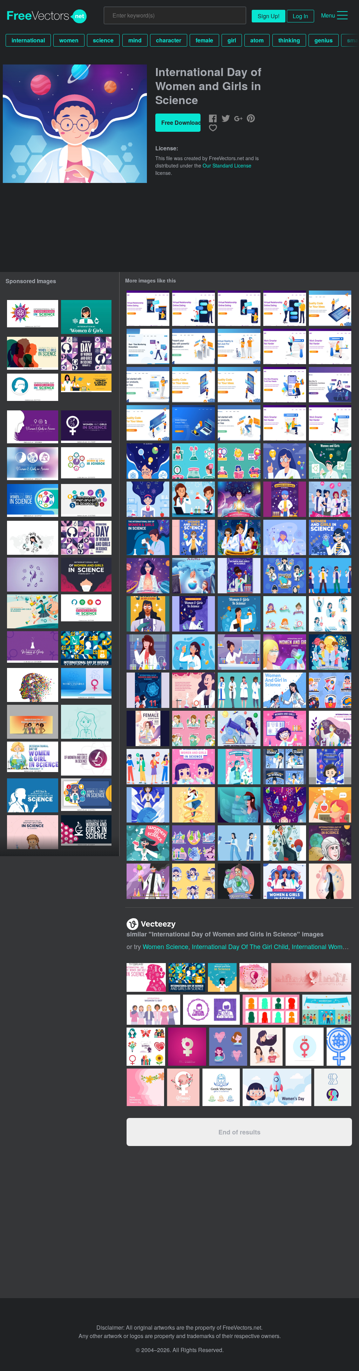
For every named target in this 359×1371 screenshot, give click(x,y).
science (103, 40)
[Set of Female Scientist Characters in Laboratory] (239, 690)
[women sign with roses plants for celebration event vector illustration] (183, 1087)
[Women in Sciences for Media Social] (284, 766)
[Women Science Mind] (284, 805)
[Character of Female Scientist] (330, 881)
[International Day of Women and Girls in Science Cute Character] (330, 575)
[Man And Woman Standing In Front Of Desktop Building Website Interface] (148, 423)
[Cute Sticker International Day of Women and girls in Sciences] (330, 690)
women (69, 40)
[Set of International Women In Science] (330, 614)
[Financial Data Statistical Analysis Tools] (193, 423)
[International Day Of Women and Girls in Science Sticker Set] (284, 614)
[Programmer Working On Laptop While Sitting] (239, 423)
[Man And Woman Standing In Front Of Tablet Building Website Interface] (330, 308)
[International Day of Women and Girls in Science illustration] (32, 759)
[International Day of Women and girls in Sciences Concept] (330, 652)
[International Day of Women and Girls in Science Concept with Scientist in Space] (239, 499)
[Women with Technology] (239, 805)
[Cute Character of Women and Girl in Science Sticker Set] (284, 575)
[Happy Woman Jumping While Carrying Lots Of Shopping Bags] (284, 384)
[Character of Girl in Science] (148, 843)
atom (257, 40)
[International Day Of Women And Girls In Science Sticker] (193, 728)
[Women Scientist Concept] (193, 805)
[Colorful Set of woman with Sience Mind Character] (148, 766)
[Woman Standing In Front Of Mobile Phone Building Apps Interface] (193, 384)
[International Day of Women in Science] (239, 652)
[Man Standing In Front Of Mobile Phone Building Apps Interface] (239, 384)
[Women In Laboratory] (148, 652)
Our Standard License (227, 165)
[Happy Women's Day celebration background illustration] (253, 977)
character (168, 40)
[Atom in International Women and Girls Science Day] (330, 537)
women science (165, 946)
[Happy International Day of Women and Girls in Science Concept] (148, 690)
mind (135, 40)
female (204, 40)
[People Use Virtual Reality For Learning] (239, 346)
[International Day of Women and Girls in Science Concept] (148, 575)
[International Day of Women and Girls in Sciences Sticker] (193, 881)
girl (232, 40)
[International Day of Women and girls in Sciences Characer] (330, 499)
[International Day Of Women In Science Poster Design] (148, 614)
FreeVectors (47, 16)
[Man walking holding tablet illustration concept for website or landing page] (330, 423)
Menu (328, 15)
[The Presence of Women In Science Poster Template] (330, 805)
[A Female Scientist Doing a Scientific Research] (284, 843)
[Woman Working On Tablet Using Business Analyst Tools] (193, 346)
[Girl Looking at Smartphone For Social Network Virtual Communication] (330, 384)
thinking (289, 40)
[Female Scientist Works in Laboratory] (148, 881)
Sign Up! (268, 16)
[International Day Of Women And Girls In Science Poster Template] (148, 728)
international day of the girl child (240, 946)
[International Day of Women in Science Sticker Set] (193, 461)
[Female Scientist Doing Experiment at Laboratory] (330, 461)
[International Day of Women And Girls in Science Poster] (239, 575)
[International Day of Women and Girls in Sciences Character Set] (239, 843)
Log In (300, 16)
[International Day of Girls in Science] (193, 652)
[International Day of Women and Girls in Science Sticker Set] (193, 843)
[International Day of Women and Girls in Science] (148, 461)
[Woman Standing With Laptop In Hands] (148, 384)
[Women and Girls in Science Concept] (193, 537)
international (28, 40)
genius (323, 40)
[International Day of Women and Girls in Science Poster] (284, 461)
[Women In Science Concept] (239, 881)
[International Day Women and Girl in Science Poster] (284, 652)
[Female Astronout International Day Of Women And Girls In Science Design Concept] (330, 843)
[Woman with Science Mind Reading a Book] (148, 499)
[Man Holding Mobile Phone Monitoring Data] (148, 346)
